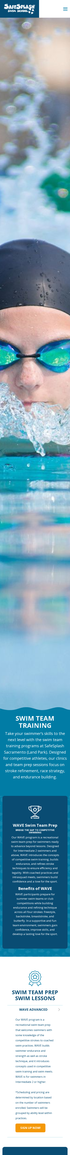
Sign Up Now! (30, 1128)
